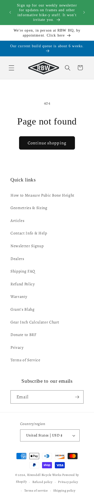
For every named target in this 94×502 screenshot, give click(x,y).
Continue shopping (47, 143)
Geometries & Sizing (29, 207)
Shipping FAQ (22, 271)
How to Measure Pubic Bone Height (42, 195)
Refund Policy (22, 284)
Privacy (17, 347)
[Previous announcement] (10, 12)
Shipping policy (64, 490)
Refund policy (42, 482)
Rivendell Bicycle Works (44, 475)
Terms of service (36, 490)
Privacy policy (68, 482)
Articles (17, 220)
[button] (11, 67)
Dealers (17, 258)
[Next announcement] (84, 12)
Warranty (18, 296)
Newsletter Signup (27, 246)
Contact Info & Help (28, 233)
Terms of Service (25, 360)
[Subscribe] (77, 397)
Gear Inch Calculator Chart (34, 322)
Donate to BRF (23, 334)
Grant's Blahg (22, 309)
